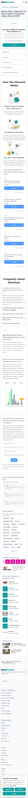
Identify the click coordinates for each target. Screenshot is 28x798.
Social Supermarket (7, 538)
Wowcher (3, 738)
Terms (2, 771)
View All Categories (6, 713)
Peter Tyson (6, 535)
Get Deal (14, 188)
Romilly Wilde (14, 535)
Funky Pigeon (4, 733)
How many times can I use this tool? (12, 314)
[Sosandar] (5, 613)
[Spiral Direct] (5, 582)
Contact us (4, 750)
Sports (3, 708)
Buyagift (3, 728)
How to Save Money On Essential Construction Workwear (16, 651)
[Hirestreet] (5, 632)
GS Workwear (6, 532)
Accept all (20, 789)
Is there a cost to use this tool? (11, 323)
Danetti (19, 547)
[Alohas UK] (5, 588)
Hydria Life (13, 530)
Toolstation (4, 736)
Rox (21, 544)
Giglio (12, 518)
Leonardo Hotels (15, 532)
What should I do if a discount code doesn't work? (12, 318)
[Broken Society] (5, 607)
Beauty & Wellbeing (6, 692)
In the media (4, 755)
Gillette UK (13, 541)
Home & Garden (5, 705)
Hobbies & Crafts (5, 703)
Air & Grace (16, 538)
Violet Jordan (6, 530)
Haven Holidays (6, 527)
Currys (3, 730)
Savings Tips (4, 762)
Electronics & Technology (7, 698)
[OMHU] (5, 619)
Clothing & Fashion (5, 7)
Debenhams (6, 518)
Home (2, 661)
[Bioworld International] (5, 626)
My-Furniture (22, 524)
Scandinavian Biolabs (8, 521)
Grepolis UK (6, 547)
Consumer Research (6, 765)
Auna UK (13, 547)
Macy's (16, 544)
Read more (13, 785)
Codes (7, 661)
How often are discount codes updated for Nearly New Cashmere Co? (12, 290)
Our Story (3, 753)
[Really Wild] (5, 595)
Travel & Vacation (5, 711)
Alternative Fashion (14, 7)
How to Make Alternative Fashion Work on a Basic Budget (18, 644)
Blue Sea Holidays (5, 725)
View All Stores (5, 741)
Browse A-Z (14, 551)
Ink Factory (13, 524)
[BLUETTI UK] (5, 601)
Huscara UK (6, 541)
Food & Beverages (6, 700)
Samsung (15, 527)
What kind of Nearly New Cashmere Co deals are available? (13, 309)
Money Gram (6, 524)
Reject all (8, 789)
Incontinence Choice (7, 544)
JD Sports (17, 521)
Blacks (3, 723)
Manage (14, 793)
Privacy (3, 774)
